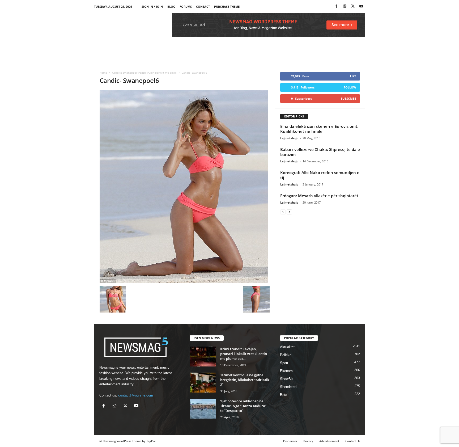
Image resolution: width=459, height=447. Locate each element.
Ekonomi (287, 371)
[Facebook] (336, 6)
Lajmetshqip (289, 138)
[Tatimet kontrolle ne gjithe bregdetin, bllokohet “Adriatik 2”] (203, 383)
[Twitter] (353, 6)
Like (353, 76)
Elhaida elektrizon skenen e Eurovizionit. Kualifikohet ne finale (319, 129)
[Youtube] (361, 6)
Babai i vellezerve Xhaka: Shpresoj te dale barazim (320, 152)
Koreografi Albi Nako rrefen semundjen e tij (319, 175)
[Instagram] (345, 6)
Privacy (308, 441)
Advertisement (329, 441)
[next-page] (289, 211)
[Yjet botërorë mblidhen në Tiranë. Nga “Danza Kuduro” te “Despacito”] (203, 409)
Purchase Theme (227, 7)
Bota (283, 395)
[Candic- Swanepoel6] (185, 186)
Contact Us (352, 441)
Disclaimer (290, 441)
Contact (203, 7)
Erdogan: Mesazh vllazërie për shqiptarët (319, 195)
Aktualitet (287, 347)
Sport (284, 363)
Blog (171, 7)
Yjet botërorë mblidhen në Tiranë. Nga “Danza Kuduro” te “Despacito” (243, 406)
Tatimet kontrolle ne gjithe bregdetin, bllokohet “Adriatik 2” (244, 380)
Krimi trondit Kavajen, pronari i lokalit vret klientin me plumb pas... (243, 354)
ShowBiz (287, 379)
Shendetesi (288, 387)
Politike (285, 355)
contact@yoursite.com (135, 395)
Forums (186, 7)
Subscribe (348, 98)
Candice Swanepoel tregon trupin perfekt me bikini (144, 72)
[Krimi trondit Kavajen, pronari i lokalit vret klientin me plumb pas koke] (203, 356)
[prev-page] (283, 211)
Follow (350, 87)
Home (103, 72)
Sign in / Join (152, 7)
